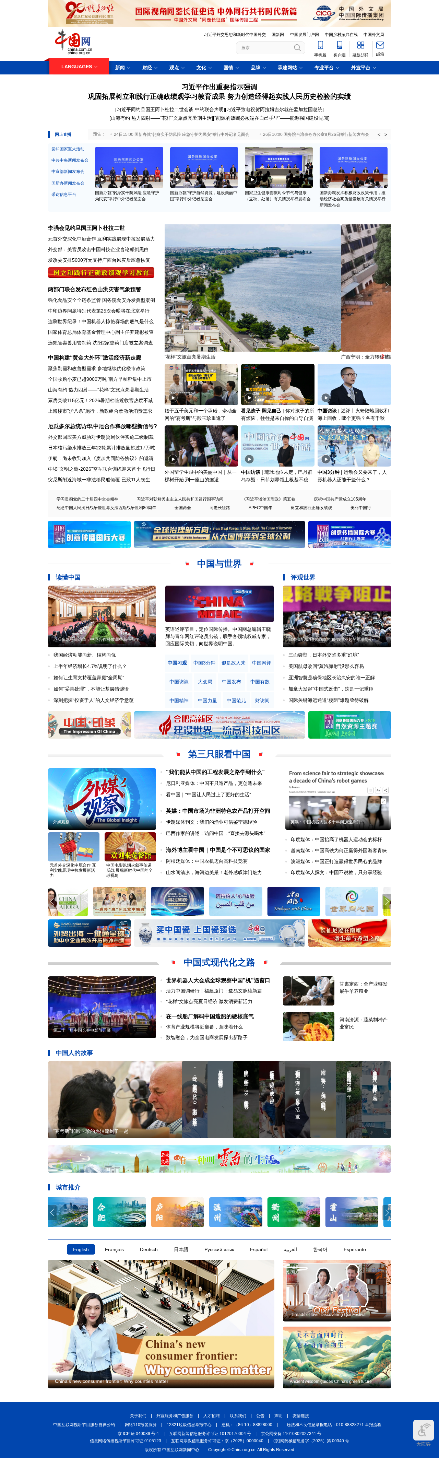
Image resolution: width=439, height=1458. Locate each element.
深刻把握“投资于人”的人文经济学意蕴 (94, 700)
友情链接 (301, 1415)
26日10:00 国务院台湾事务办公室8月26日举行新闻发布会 (316, 134)
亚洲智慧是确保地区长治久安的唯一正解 (331, 677)
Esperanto (355, 1249)
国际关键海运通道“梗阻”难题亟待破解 (328, 700)
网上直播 (63, 134)
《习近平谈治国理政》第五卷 (268, 499)
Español (259, 1249)
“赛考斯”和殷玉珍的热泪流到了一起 (91, 1131)
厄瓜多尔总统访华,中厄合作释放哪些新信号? (102, 426)
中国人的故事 (74, 1052)
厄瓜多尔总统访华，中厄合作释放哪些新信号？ (96, 639)
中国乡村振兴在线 (341, 34)
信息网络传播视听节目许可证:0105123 (125, 1440)
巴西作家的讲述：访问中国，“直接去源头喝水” (215, 833)
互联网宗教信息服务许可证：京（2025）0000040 (217, 1440)
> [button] (385, 134)
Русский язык (219, 1249)
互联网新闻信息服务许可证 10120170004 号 (210, 1433)
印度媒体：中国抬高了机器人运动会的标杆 (336, 839)
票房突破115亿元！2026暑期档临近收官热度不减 (100, 400)
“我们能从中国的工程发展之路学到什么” (215, 772)
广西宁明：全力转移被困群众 (196, 357)
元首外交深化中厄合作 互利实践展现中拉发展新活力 (73, 870)
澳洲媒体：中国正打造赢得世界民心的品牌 (336, 861)
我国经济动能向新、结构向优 (85, 655)
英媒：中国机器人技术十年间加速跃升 (325, 822)
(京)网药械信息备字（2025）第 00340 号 (311, 1440)
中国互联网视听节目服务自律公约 (84, 1424)
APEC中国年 (260, 507)
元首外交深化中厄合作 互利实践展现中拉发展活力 (101, 239)
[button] (386, 284)
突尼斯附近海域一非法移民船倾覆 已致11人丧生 (99, 479)
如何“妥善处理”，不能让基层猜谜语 (91, 689)
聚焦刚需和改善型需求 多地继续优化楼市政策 (96, 368)
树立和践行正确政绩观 (311, 507)
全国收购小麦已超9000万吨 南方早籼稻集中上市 (100, 379)
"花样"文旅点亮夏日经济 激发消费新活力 (209, 1001)
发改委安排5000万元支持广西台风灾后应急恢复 (99, 260)
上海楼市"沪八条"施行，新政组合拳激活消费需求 (100, 411)
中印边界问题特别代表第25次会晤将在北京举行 (99, 311)
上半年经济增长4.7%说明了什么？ (90, 666)
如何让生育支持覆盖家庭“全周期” (89, 677)
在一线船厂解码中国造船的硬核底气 (210, 1016)
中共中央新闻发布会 (69, 160)
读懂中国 (68, 577)
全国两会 (183, 507)
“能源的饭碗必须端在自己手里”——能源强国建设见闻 (271, 118)
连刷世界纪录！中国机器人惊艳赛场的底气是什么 (101, 321)
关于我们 (138, 1415)
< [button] (379, 134)
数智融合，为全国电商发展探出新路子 (207, 1037)
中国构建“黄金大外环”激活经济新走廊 (94, 358)
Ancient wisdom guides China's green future (331, 1381)
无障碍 (423, 1444)
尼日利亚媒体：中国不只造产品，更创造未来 (214, 783)
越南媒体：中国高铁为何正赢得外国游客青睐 (339, 850)
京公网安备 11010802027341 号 (291, 1433)
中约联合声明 (209, 109)
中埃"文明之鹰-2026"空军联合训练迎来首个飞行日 (101, 469)
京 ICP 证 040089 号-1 (138, 1433)
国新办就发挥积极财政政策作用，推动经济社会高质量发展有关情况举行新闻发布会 (352, 199)
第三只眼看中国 (219, 754)
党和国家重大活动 (67, 148)
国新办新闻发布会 (67, 183)
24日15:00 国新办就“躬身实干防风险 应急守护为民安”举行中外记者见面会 (181, 134)
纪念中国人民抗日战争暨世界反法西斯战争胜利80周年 (106, 507)
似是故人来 (234, 663)
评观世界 (303, 577)
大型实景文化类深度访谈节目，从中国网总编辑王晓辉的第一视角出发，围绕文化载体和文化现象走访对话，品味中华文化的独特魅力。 (218, 636)
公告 (260, 1415)
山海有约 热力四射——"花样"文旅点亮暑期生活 (98, 389)
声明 (278, 1415)
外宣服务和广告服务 (174, 1415)
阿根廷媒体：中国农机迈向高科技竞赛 (207, 861)
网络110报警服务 (141, 1424)
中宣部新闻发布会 (67, 171)
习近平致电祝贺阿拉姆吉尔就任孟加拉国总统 (274, 109)
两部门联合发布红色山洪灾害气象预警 (94, 289)
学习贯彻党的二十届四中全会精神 (87, 499)
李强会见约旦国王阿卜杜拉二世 (86, 228)
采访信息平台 (63, 194)
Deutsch (149, 1249)
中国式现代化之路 (219, 962)
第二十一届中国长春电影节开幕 (82, 1030)
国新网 (278, 34)
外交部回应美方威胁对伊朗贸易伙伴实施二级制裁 (101, 437)
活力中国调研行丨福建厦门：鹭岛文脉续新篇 (214, 990)
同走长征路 (220, 507)
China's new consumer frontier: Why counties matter (111, 1381)
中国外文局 (374, 34)
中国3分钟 (329, 472)
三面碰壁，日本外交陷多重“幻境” (323, 655)
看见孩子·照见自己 (261, 410)
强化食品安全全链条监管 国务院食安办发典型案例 (101, 300)
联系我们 (238, 1415)
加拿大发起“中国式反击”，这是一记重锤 (330, 689)
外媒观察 (61, 822)
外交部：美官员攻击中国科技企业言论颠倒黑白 (98, 249)
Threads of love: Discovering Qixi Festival (328, 1314)
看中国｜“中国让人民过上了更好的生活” (208, 794)
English (81, 1249)
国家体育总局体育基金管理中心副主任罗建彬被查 (101, 332)
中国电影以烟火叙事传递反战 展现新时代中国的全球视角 (129, 870)
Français (114, 1249)
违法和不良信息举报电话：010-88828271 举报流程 (334, 1424)
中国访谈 (327, 410)
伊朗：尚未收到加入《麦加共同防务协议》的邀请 (101, 458)
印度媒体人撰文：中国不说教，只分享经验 (336, 872)
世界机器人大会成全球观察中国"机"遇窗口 (218, 980)
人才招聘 (211, 1415)
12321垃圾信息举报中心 (189, 1424)
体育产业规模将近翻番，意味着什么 (204, 1027)
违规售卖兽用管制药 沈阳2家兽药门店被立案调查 (100, 342)
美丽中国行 (361, 507)
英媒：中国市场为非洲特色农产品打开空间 (218, 811)
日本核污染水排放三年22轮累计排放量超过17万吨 (101, 447)
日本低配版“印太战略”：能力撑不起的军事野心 (330, 639)
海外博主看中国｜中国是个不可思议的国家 (218, 850)
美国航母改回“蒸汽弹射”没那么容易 (326, 666)
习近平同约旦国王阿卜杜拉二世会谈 (155, 109)
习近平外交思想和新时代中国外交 (235, 34)
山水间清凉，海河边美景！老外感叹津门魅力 (214, 872)
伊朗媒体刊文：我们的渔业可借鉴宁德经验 (211, 822)
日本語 (181, 1249)
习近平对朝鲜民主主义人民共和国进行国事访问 (180, 499)
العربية (290, 1249)
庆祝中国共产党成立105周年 (340, 499)
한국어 (320, 1249)
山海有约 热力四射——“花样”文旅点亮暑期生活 (161, 118)
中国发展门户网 (304, 34)
